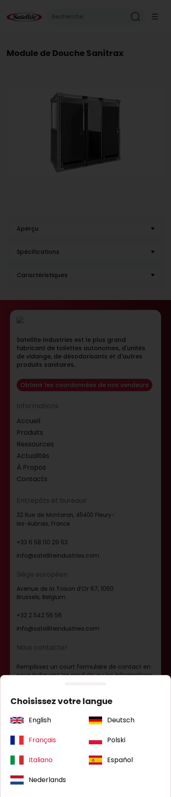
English (40, 720)
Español (120, 760)
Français (42, 740)
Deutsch (120, 720)
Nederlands (47, 780)
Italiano (41, 760)
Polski (116, 740)
